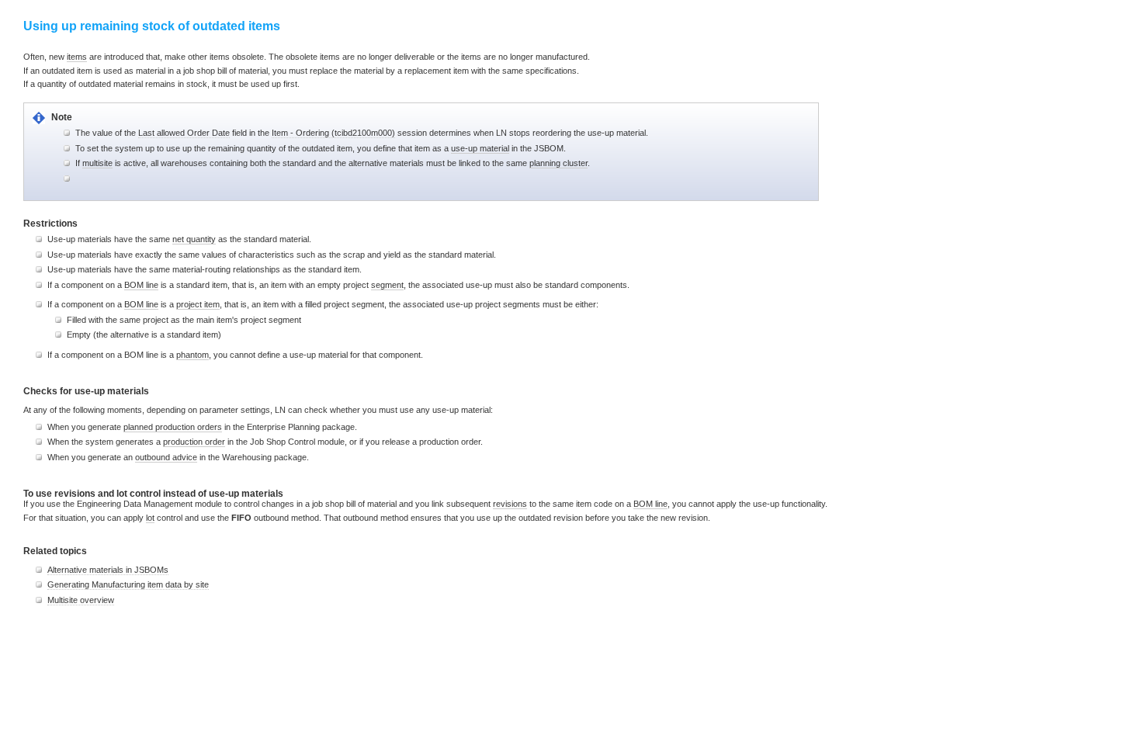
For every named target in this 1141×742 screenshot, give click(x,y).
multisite (97, 163)
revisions (510, 503)
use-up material (480, 148)
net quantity (194, 239)
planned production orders (172, 427)
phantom (192, 354)
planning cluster (558, 163)
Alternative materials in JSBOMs (107, 569)
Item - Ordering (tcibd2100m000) (333, 132)
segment (387, 285)
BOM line (141, 285)
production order (194, 441)
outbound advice (166, 457)
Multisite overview (80, 600)
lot (150, 517)
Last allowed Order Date (184, 132)
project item (198, 304)
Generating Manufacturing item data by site (128, 584)
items (77, 56)
